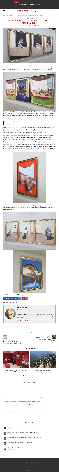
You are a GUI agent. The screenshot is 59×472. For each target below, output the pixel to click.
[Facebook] (28, 6)
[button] (20, 2)
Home (4, 15)
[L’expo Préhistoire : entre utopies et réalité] (16, 359)
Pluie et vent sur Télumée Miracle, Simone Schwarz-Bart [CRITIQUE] (22, 432)
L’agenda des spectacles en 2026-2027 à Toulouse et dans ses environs (24, 427)
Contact (32, 4)
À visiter (11, 15)
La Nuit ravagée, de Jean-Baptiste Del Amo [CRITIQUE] (19, 442)
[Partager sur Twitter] (19, 298)
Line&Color (26, 320)
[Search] (55, 11)
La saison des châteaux (43, 370)
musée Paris (19, 326)
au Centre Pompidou (18, 207)
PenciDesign (42, 467)
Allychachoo (27, 25)
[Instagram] (30, 6)
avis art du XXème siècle (9, 326)
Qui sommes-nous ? (23, 4)
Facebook (37, 4)
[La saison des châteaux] (43, 359)
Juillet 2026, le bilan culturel (14, 447)
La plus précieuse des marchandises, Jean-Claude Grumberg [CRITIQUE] (32, 2)
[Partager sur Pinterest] (23, 298)
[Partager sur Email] (26, 298)
